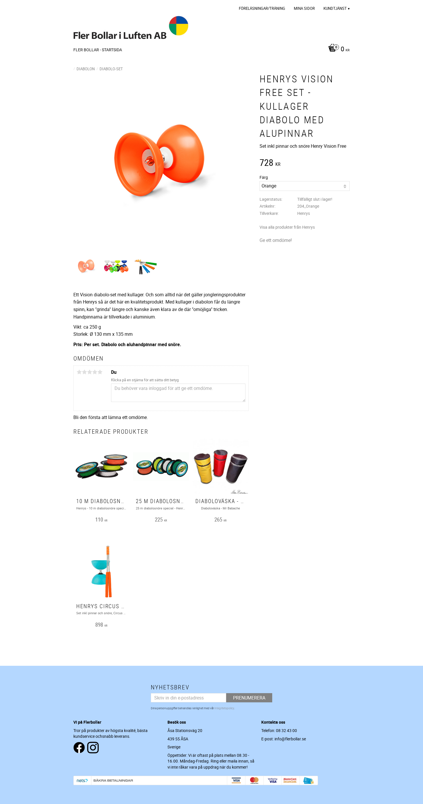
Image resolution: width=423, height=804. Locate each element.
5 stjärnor (99, 372)
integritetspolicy (224, 708)
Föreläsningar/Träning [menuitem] (262, 8)
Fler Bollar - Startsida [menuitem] (97, 49)
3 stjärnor (89, 372)
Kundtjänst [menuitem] (335, 8)
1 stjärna (79, 372)
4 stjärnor (94, 372)
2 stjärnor (84, 372)
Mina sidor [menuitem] (304, 8)
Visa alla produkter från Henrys (287, 227)
